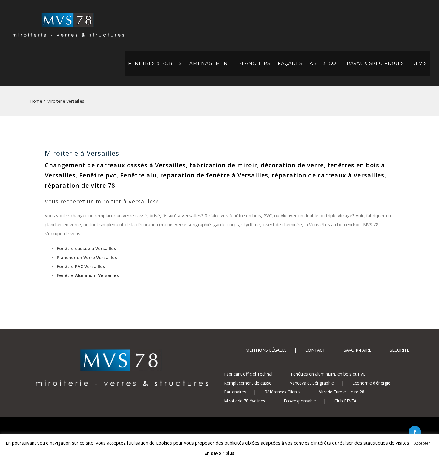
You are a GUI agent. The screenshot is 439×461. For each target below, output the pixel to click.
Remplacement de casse (247, 383)
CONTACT (315, 350)
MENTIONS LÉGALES (266, 350)
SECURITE (399, 350)
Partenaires (235, 392)
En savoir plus (219, 453)
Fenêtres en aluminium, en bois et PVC (328, 374)
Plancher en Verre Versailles (87, 257)
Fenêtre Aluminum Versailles (88, 275)
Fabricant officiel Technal (248, 374)
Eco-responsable (300, 401)
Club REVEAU (347, 401)
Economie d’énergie (371, 383)
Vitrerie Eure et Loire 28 (341, 392)
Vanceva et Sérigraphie (312, 383)
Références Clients (282, 392)
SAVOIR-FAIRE (357, 350)
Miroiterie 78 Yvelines (244, 401)
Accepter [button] (422, 443)
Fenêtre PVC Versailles (81, 266)
